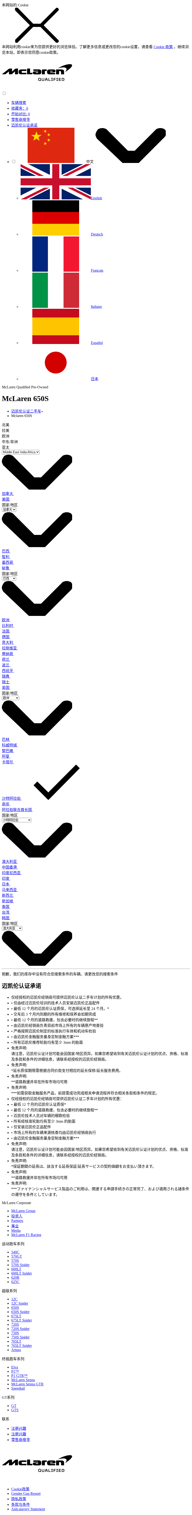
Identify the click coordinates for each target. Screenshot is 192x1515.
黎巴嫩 (8, 751)
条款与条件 (20, 1505)
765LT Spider (21, 1346)
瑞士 (6, 682)
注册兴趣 (18, 1428)
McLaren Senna (23, 1380)
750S (15, 1333)
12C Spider (19, 1303)
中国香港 (10, 867)
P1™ (15, 1371)
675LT (16, 1316)
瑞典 (6, 676)
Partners (17, 1221)
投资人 (16, 1216)
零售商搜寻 (20, 120)
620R (15, 1277)
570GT (16, 1256)
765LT (16, 1341)
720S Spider (20, 1329)
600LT (16, 1269)
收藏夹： (19, 108)
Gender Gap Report (26, 1494)
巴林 (6, 740)
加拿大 (8, 494)
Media (16, 1231)
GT (13, 1406)
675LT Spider (21, 1320)
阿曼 (6, 756)
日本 (6, 884)
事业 (15, 1226)
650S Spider (20, 1312)
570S (15, 1261)
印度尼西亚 (12, 873)
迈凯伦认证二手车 (26, 411)
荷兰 (6, 659)
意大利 (8, 643)
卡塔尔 (8, 762)
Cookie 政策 (163, 47)
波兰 (6, 665)
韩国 (6, 918)
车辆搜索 (18, 103)
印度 (6, 879)
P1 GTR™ (19, 1376)
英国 (6, 688)
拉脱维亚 (10, 648)
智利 (6, 557)
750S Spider (20, 1337)
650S (15, 1308)
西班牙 (8, 671)
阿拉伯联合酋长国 (17, 810)
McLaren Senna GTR (27, 1384)
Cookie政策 (20, 1489)
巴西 (6, 551)
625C (15, 1282)
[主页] (37, 89)
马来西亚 (10, 890)
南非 (6, 804)
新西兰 (8, 895)
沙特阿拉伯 (12, 798)
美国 (6, 499)
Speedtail (18, 1388)
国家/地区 (10, 505)
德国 (6, 637)
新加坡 (8, 901)
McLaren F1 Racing (26, 1235)
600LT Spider (21, 1273)
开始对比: (20, 114)
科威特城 (10, 745)
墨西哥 (8, 562)
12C (14, 1299)
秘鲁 (6, 568)
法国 (6, 631)
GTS (14, 1410)
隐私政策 (18, 1499)
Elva (14, 1367)
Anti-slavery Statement (28, 1509)
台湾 (6, 912)
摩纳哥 (8, 654)
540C (15, 1252)
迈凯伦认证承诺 (24, 125)
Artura (16, 1350)
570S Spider (20, 1265)
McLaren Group (23, 1211)
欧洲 (6, 620)
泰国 (6, 907)
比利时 (8, 626)
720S (15, 1324)
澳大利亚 (10, 862)
